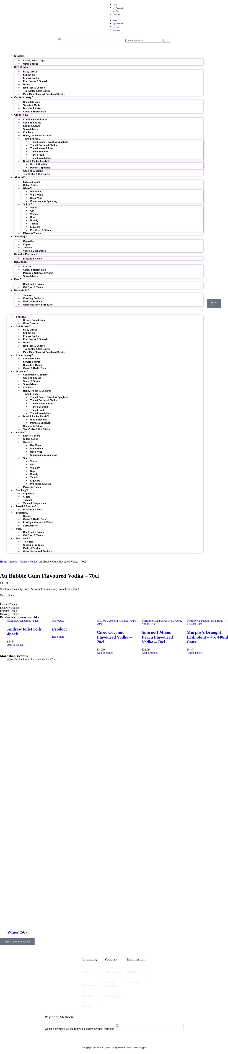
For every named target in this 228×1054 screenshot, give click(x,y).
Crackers (28, 132)
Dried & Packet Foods (35, 161)
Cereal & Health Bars (34, 111)
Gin (32, 211)
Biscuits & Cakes (32, 108)
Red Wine (35, 191)
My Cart (116, 11)
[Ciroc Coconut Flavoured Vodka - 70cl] (117, 623)
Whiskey (35, 214)
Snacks (18, 55)
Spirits (26, 204)
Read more (58, 636)
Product (59, 629)
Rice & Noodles (38, 164)
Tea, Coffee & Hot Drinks (36, 91)
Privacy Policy (113, 971)
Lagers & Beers (31, 182)
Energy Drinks (31, 78)
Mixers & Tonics (32, 233)
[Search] (166, 40)
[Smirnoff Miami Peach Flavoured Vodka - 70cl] (162, 623)
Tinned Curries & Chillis (43, 145)
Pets (17, 279)
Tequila (34, 223)
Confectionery (23, 97)
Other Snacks (30, 63)
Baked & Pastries (24, 254)
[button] (105, 310)
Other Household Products (38, 304)
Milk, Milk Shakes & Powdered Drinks (43, 94)
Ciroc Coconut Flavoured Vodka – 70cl (114, 637)
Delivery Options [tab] (9, 607)
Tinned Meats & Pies (41, 148)
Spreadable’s (30, 129)
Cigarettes (28, 241)
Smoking (19, 236)
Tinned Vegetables (40, 158)
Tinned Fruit (37, 154)
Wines (26, 188)
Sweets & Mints (31, 105)
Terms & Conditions (111, 984)
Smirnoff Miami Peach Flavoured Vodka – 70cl (157, 637)
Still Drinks (29, 75)
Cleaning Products (33, 298)
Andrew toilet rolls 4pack (24, 631)
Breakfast (20, 261)
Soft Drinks (21, 66)
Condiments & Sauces (35, 119)
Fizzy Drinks (30, 71)
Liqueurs (35, 227)
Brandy (34, 220)
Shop (115, 5)
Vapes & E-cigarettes (34, 250)
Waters (27, 84)
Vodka (33, 207)
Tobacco (27, 247)
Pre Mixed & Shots (40, 230)
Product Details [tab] (8, 604)
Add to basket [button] (15, 644)
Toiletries (28, 295)
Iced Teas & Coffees (34, 87)
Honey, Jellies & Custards (37, 135)
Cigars (26, 244)
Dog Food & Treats (33, 284)
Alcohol (19, 177)
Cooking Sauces (32, 122)
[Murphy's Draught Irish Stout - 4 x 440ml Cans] (207, 623)
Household (21, 290)
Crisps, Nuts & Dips (34, 60)
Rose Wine (36, 198)
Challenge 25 (112, 996)
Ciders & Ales (30, 185)
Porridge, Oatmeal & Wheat (38, 273)
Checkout (116, 14)
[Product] (58, 620)
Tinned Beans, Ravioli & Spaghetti (49, 142)
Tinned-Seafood (39, 151)
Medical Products (32, 301)
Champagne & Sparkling (43, 201)
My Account (118, 8)
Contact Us (133, 971)
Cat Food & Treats (33, 287)
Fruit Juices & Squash (35, 81)
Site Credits (133, 982)
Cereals (27, 266)
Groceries (20, 114)
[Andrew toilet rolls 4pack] (22, 620)
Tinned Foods (30, 138)
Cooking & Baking (33, 171)
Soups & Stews (31, 126)
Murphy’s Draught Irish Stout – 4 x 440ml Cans (207, 637)
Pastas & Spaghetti (40, 167)
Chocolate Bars (31, 102)
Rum (32, 217)
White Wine (36, 194)
